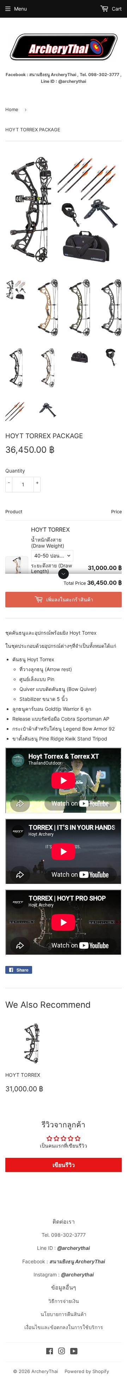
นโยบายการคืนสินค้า (63, 1314)
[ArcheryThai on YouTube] (74, 1352)
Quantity (15, 471)
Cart (116, 9)
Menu (20, 9)
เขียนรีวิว (64, 1164)
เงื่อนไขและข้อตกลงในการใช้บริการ (63, 1327)
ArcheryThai (44, 1371)
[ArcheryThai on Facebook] (49, 1352)
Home (11, 109)
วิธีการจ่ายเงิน (63, 1301)
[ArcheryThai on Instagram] (61, 1352)
